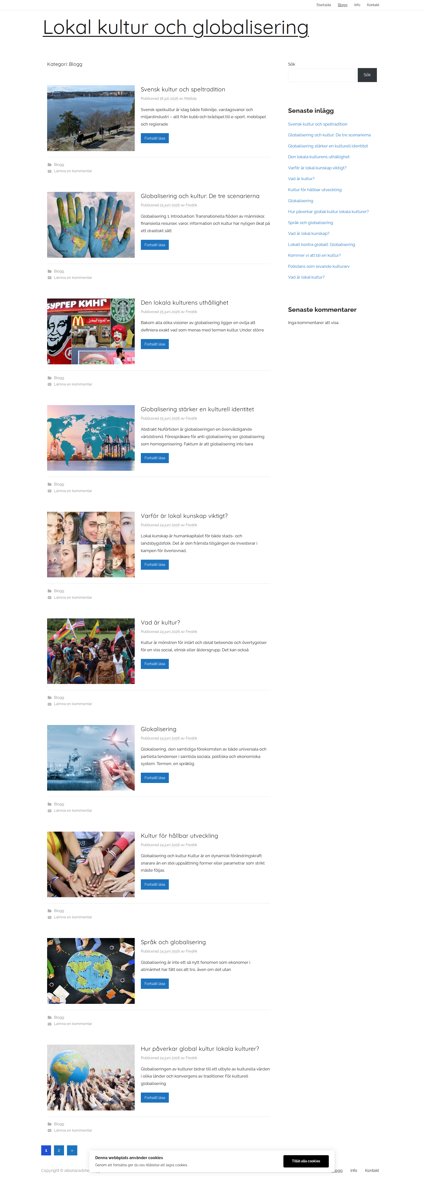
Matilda (190, 98)
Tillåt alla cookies (306, 1161)
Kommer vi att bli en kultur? (314, 255)
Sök (291, 64)
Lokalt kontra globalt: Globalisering (321, 244)
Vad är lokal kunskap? (308, 233)
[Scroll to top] (415, 1171)
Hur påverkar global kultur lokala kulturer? (200, 1048)
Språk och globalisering (173, 942)
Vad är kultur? (160, 622)
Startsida (324, 5)
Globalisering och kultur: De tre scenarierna (200, 195)
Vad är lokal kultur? (306, 277)
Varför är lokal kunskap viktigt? (184, 515)
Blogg (342, 5)
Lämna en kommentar (73, 171)
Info (357, 5)
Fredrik (191, 205)
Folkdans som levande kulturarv (319, 266)
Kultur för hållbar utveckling (179, 835)
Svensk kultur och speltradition (183, 89)
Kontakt (373, 5)
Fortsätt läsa (155, 138)
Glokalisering (158, 729)
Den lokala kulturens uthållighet (184, 302)
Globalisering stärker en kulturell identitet (197, 409)
